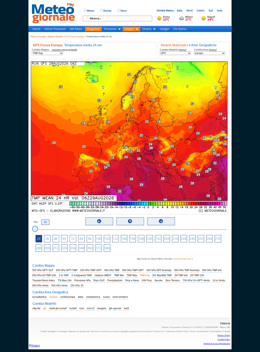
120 (107, 239)
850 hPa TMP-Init (211, 270)
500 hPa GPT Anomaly (158, 270)
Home (36, 29)
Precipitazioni (114, 280)
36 (47, 239)
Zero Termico (172, 280)
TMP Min (119, 275)
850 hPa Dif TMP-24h (44, 275)
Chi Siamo (179, 29)
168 (141, 239)
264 (209, 239)
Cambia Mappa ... (54, 50)
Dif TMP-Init (181, 275)
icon (81, 308)
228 (183, 239)
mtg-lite (36, 308)
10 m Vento (219, 280)
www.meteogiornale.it (183, 259)
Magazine (93, 29)
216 (175, 239)
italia (80, 297)
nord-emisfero (120, 297)
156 (132, 239)
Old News (75, 29)
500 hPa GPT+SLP (42, 270)
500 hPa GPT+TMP (66, 270)
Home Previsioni (55, 29)
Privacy (34, 345)
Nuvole (158, 280)
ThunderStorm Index (43, 280)
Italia (179, 10)
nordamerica (93, 297)
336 (73, 248)
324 (64, 248)
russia (106, 297)
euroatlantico (39, 297)
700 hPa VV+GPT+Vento (196, 280)
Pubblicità (225, 323)
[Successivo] (160, 221)
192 (158, 239)
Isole (219, 10)
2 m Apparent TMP (82, 275)
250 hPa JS (76, 285)
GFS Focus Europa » (75, 36)
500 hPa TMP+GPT (91, 270)
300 (47, 248)
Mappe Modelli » (56, 36)
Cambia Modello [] (173, 50)
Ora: (36, 222)
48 (55, 239)
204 (166, 239)
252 (201, 239)
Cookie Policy (224, 339)
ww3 (126, 308)
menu (182, 49)
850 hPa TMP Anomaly (186, 270)
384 (107, 248)
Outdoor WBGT (103, 275)
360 (90, 248)
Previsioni (110, 29)
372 (98, 248)
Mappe (129, 29)
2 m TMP (64, 275)
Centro (201, 10)
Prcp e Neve (132, 280)
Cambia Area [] (205, 50)
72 (73, 239)
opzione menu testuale (64, 49)
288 (38, 248)
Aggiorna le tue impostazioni (217, 343)
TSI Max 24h (65, 280)
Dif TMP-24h (197, 275)
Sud (211, 10)
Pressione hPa (82, 280)
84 (81, 239)
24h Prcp (147, 280)
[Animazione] (130, 221)
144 (124, 239)
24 (38, 239)
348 (81, 248)
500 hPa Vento (59, 285)
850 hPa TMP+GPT (133, 270)
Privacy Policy (223, 335)
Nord (189, 10)
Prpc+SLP (99, 280)
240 (192, 239)
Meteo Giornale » (38, 36)
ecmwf (73, 308)
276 (218, 239)
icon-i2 (90, 308)
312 (55, 248)
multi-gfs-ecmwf (58, 308)
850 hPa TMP (111, 270)
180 (149, 239)
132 (115, 239)
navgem (101, 308)
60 (64, 239)
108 (98, 239)
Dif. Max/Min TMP (162, 275)
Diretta (146, 29)
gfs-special (115, 308)
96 (90, 239)
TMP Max (132, 275)
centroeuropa (67, 297)
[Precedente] (99, 221)
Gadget (164, 29)
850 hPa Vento (40, 285)
